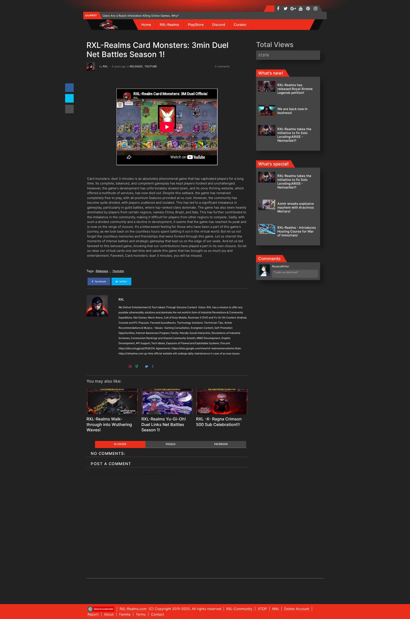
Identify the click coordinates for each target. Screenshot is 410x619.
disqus (171, 444)
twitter (123, 281)
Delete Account (296, 609)
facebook (100, 281)
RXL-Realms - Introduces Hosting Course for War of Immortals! (296, 231)
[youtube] (300, 8)
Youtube (151, 66)
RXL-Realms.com (133, 609)
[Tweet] (69, 98)
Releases (136, 66)
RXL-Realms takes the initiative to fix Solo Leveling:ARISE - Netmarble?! (294, 135)
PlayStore (196, 24)
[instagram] (315, 8)
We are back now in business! (292, 111)
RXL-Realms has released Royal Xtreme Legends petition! (295, 89)
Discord (218, 24)
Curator (240, 24)
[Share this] (69, 87)
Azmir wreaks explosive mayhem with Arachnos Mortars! (295, 207)
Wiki (275, 609)
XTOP (262, 609)
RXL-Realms (169, 24)
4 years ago (119, 66)
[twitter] (285, 8)
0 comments (222, 66)
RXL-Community (239, 609)
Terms (141, 614)
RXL (105, 66)
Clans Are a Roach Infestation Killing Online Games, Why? (140, 15)
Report (93, 614)
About (109, 614)
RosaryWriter (280, 266)
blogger (120, 444)
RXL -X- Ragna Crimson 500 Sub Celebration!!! (219, 421)
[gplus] (293, 8)
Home (146, 24)
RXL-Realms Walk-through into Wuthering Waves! (109, 424)
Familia (124, 614)
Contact (157, 614)
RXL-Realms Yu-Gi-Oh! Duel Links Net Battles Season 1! (163, 424)
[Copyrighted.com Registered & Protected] (100, 609)
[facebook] (278, 8)
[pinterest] (308, 8)
